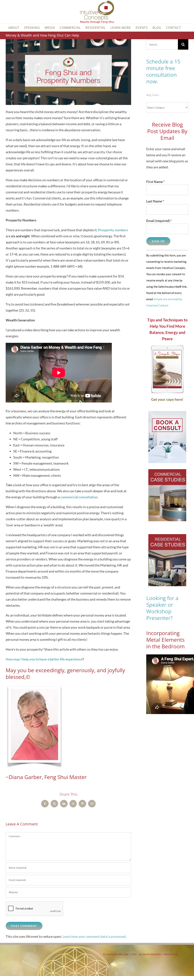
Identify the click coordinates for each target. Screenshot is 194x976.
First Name (155, 182)
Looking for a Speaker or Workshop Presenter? (162, 607)
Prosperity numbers (113, 230)
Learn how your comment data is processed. (94, 936)
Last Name (155, 201)
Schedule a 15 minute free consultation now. (163, 71)
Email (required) (159, 221)
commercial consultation (79, 497)
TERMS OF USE (170, 954)
